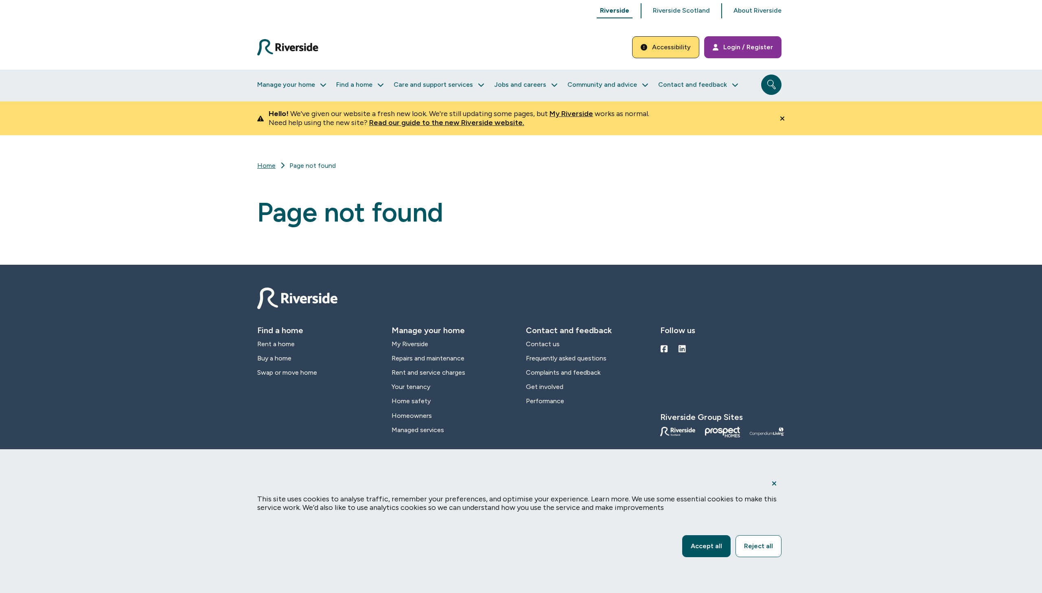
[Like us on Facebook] (664, 349)
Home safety (411, 401)
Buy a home (274, 358)
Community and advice (602, 84)
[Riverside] (292, 47)
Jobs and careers (520, 84)
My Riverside (571, 113)
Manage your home (286, 84)
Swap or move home (287, 372)
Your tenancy (411, 387)
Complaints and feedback (563, 372)
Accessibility (671, 47)
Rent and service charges (428, 372)
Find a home (354, 84)
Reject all (758, 546)
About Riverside (757, 10)
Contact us (543, 344)
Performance (545, 401)
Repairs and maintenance (428, 358)
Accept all (706, 546)
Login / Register (748, 47)
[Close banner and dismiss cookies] (774, 483)
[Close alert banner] (782, 118)
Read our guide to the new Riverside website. (446, 122)
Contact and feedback (692, 84)
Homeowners (412, 415)
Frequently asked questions (566, 358)
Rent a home (276, 344)
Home (266, 165)
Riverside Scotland (681, 10)
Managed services (418, 430)
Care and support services (433, 84)
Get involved (544, 387)
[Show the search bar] (771, 85)
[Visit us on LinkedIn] (682, 349)
